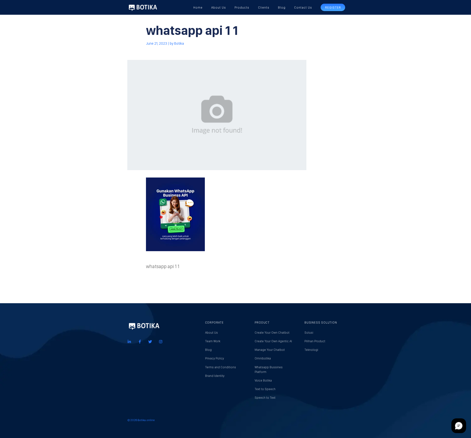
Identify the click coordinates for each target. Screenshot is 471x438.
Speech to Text (265, 397)
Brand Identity (214, 376)
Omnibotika (263, 358)
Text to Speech (265, 389)
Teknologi (311, 350)
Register (333, 7)
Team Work (212, 341)
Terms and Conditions (220, 367)
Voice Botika (263, 380)
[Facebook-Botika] (140, 341)
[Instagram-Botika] (161, 341)
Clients (263, 7)
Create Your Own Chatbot (272, 332)
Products (242, 7)
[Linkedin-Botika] (129, 341)
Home (198, 7)
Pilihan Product (314, 341)
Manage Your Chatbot (270, 350)
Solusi (308, 332)
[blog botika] (142, 7)
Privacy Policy (214, 358)
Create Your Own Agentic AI (273, 341)
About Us (218, 7)
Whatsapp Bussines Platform (269, 369)
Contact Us (303, 7)
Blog (282, 7)
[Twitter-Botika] (150, 341)
